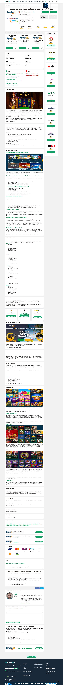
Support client (27, 55)
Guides (26, 1)
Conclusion (27, 57)
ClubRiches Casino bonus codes (11, 318)
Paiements (36, 1)
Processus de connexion (10, 62)
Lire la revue (51, 47)
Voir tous (39, 32)
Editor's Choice (25, 663)
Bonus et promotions (10, 58)
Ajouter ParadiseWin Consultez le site (13, 622)
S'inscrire (16, 668)
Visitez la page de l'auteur (25, 603)
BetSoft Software (26, 525)
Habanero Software (31, 524)
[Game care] (15, 679)
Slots (43, 1)
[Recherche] (56, 1)
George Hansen (16, 593)
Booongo (26, 524)
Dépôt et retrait (8, 65)
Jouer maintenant (39, 648)
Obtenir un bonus (28, 62)
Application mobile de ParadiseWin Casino (13, 64)
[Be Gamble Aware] (7, 679)
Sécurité (7, 61)
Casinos (14, 1)
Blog (40, 1)
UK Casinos (24, 667)
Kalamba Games (19, 524)
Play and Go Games (12, 524)
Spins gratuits (24, 43)
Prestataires (31, 1)
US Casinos (24, 664)
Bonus (18, 1)
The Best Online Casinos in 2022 (27, 672)
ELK (23, 524)
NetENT (41, 524)
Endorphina (37, 524)
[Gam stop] (10, 680)
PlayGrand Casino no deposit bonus (24, 318)
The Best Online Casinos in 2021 (27, 671)
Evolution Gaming (19, 525)
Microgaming (8, 525)
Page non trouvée (28, 58)
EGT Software (13, 525)
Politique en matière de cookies (39, 664)
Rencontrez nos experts (50, 668)
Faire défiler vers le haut (31, 656)
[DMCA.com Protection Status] (8, 676)
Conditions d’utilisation (38, 667)
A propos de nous (37, 663)
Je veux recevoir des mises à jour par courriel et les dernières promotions (13, 671)
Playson (7, 524)
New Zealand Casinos (26, 668)
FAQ (25, 65)
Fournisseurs (27, 61)
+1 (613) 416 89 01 (48, 673)
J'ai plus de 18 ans (8, 670)
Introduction (8, 55)
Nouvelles (22, 1)
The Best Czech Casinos (26, 675)
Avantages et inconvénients (11, 57)
